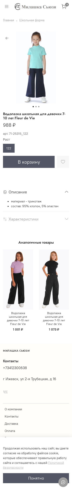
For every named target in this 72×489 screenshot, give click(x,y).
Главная (8, 20)
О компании (13, 409)
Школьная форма (31, 20)
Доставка (11, 424)
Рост (6, 139)
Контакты (11, 416)
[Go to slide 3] (38, 106)
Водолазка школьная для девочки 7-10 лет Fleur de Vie (18, 318)
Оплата (10, 431)
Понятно (36, 478)
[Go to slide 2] (36, 106)
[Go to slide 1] (33, 106)
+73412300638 (15, 368)
